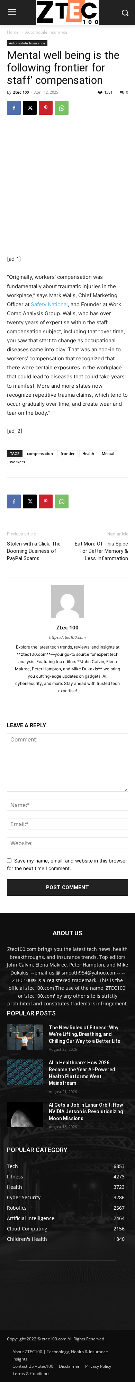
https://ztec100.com (67, 637)
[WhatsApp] (62, 108)
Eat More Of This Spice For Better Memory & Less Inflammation (101, 551)
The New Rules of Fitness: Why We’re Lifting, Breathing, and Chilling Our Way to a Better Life (84, 1034)
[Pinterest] (46, 108)
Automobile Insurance (46, 32)
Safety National (49, 304)
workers (17, 461)
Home (13, 32)
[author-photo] (67, 618)
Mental (108, 453)
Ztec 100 (21, 92)
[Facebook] (14, 108)
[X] (30, 108)
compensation (40, 453)
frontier (68, 453)
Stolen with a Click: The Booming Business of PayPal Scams (34, 551)
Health (88, 453)
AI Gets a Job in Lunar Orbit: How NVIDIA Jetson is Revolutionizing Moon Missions (86, 1111)
